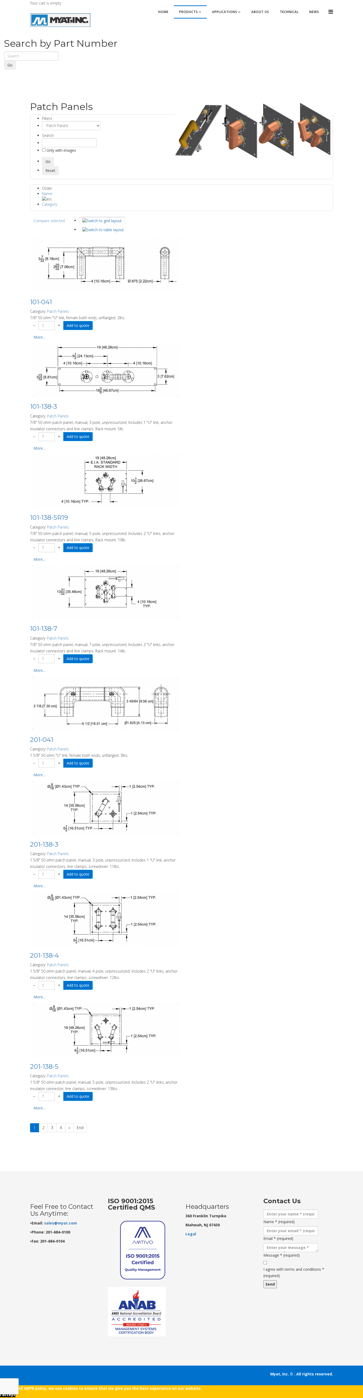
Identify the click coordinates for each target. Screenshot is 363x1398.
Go (9, 64)
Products (188, 12)
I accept (7, 1394)
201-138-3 (44, 844)
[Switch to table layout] (103, 229)
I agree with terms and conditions (293, 1272)
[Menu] (330, 11)
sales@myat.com (60, 1223)
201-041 (41, 740)
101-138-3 (43, 406)
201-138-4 (44, 955)
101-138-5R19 (49, 517)
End (80, 1127)
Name (47, 193)
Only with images (60, 150)
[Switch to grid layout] (102, 220)
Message (281, 1255)
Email (278, 1238)
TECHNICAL (289, 12)
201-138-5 (44, 1066)
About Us (260, 12)
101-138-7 (43, 628)
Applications (224, 12)
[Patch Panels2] (253, 131)
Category (49, 204)
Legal (190, 1233)
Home (163, 12)
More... (39, 337)
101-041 (41, 302)
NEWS (314, 12)
